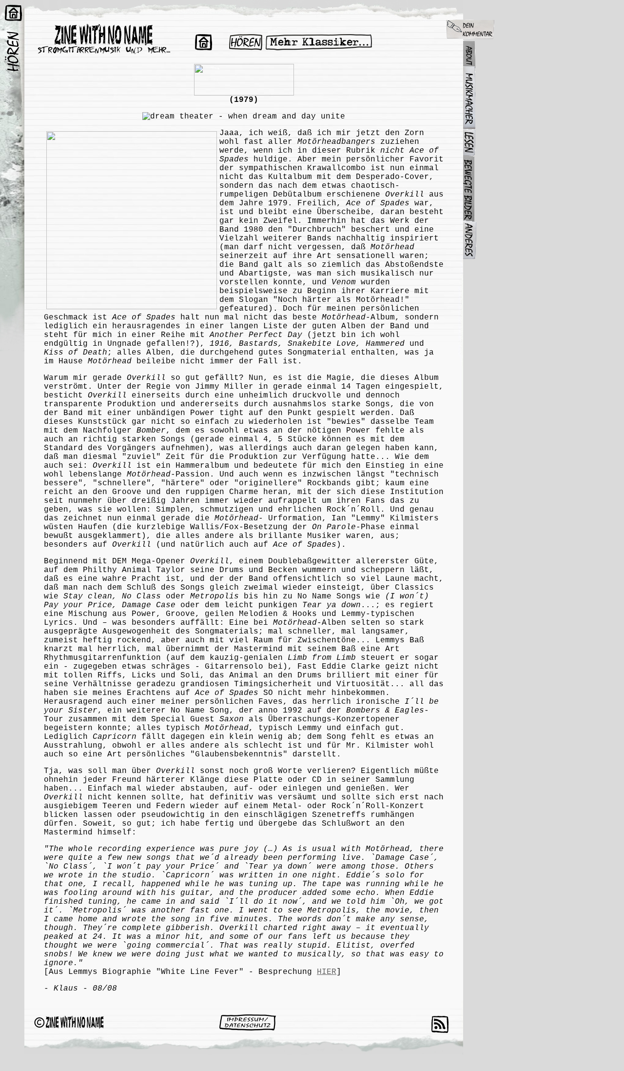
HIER (326, 972)
